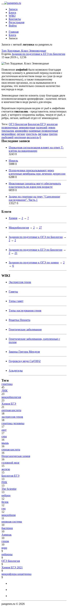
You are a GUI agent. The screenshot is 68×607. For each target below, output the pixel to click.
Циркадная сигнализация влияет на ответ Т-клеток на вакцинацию (36, 149)
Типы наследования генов (25, 310)
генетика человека (12, 423)
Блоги (12, 12)
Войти (13, 25)
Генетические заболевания (25, 329)
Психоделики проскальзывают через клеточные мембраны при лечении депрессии (37, 172)
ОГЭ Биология (18, 124)
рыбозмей (7, 137)
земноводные (27, 127)
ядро (4, 547)
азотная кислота (11, 410)
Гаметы (13, 291)
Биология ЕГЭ (37, 124)
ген (3, 508)
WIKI (12, 15)
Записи (13, 9)
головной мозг (10, 462)
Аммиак (6, 534)
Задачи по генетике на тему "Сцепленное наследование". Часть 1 (34, 198)
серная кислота (10, 449)
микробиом (8, 515)
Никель (13, 160)
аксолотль (32, 137)
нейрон (6, 495)
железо (5, 469)
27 (40, 227)
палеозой (41, 127)
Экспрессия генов (20, 282)
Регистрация (16, 22)
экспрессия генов (12, 416)
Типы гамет (16, 301)
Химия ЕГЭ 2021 (12, 567)
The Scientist (8, 488)
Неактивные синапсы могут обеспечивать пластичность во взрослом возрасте (35, 185)
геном (5, 541)
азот (4, 429)
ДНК (4, 390)
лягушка (43, 134)
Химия (13, 218)
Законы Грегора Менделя (24, 351)
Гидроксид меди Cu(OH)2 (25, 361)
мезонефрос (8, 134)
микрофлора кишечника (16, 574)
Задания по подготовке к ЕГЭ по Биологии (38, 53)
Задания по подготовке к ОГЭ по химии (34, 262)
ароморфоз (21, 130)
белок (5, 501)
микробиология (11, 397)
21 (16, 253)
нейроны (7, 554)
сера (4, 436)
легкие (21, 134)
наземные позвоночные (43, 130)
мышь (5, 443)
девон (51, 127)
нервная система (11, 521)
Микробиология (19, 227)
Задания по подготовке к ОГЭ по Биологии (36, 237)
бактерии (7, 528)
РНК (4, 482)
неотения (20, 137)
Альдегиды (16, 370)
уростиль (31, 134)
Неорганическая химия (15, 456)
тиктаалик (7, 130)
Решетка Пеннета (19, 320)
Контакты (15, 19)
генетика (7, 384)
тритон (53, 134)
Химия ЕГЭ (8, 403)
